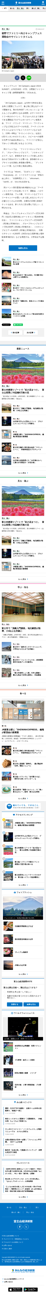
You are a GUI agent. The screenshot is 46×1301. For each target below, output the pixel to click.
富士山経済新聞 (23, 3)
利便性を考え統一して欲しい (19, 992)
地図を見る (23, 248)
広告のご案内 (7, 1249)
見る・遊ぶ (20, 8)
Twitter (26, 1226)
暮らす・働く (36, 8)
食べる (12, 8)
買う (27, 8)
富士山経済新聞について (11, 1236)
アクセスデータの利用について (13, 1242)
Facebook (19, 1226)
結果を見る (31, 1004)
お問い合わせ (7, 1245)
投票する (14, 1004)
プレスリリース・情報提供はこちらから (16, 1239)
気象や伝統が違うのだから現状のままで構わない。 (24, 997)
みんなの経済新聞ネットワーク (23, 1271)
